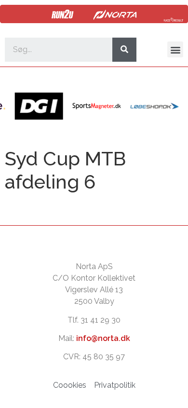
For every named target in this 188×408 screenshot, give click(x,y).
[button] (175, 49)
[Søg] (124, 50)
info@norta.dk (103, 338)
